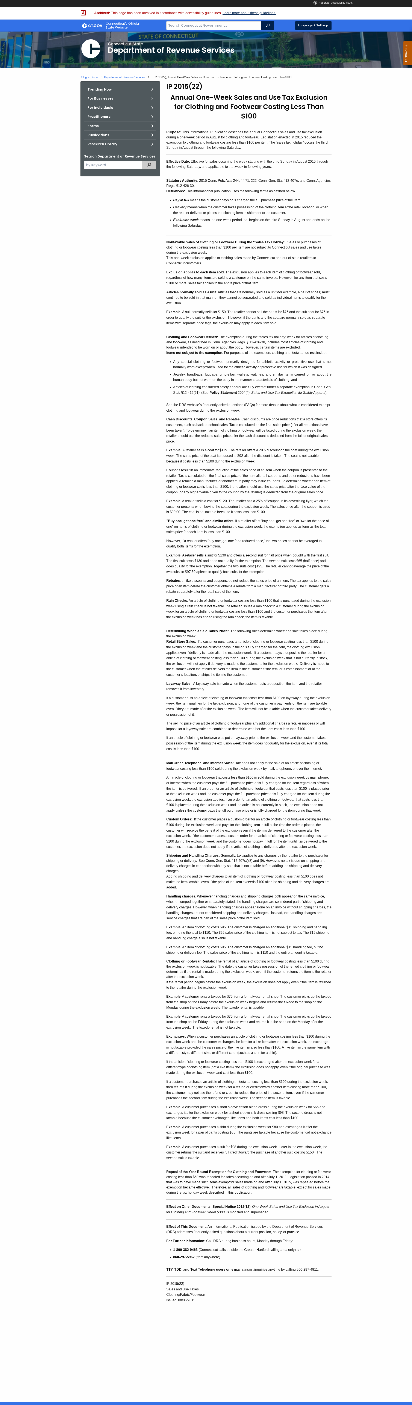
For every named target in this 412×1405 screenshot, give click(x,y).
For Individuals (100, 107)
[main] (206, 717)
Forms (93, 125)
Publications (98, 135)
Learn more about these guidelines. (249, 13)
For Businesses (101, 98)
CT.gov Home (89, 77)
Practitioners (99, 116)
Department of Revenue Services (124, 77)
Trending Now (100, 89)
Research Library (102, 144)
